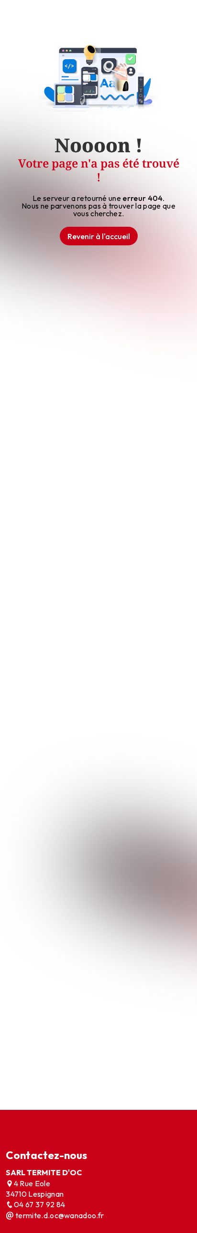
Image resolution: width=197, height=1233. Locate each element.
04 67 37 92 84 (39, 1204)
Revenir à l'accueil (98, 236)
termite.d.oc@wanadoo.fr (59, 1215)
